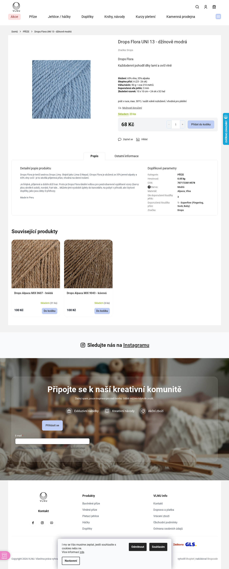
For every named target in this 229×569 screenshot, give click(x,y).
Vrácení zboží (161, 516)
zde (82, 552)
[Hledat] (197, 7)
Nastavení (71, 560)
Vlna (188, 191)
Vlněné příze (89, 509)
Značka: (125, 50)
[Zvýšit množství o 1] (182, 124)
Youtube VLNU (51, 522)
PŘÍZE (180, 174)
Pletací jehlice (90, 516)
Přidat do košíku (201, 124)
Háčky (86, 522)
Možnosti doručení (132, 107)
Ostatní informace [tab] (127, 156)
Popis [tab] (94, 156)
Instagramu (136, 345)
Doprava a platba (163, 509)
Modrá (180, 187)
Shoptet (190, 558)
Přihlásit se (52, 425)
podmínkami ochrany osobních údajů (65, 448)
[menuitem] (14, 17)
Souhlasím (158, 546)
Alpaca (181, 191)
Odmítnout (137, 546)
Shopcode (212, 558)
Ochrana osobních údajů (168, 528)
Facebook (32, 522)
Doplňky (87, 528)
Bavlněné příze (91, 503)
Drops (180, 210)
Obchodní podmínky (165, 522)
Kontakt (158, 503)
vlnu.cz (42, 522)
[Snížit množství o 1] (169, 124)
